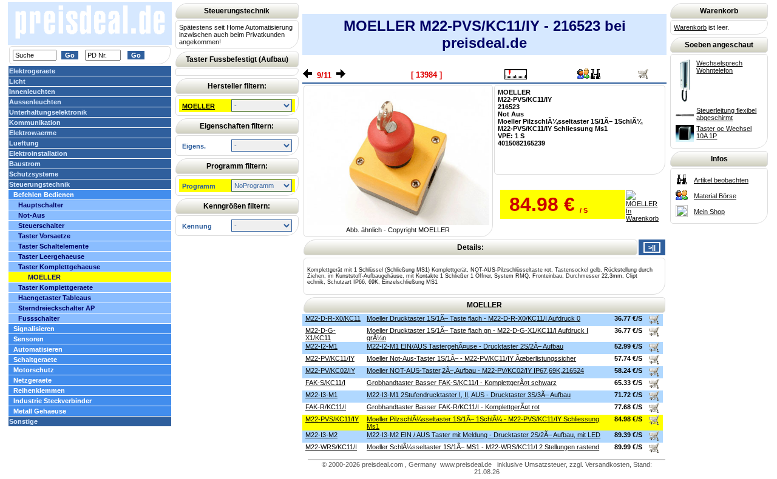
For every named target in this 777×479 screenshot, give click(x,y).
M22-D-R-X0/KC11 (333, 318)
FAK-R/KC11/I (325, 406)
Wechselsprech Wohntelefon (719, 66)
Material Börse (715, 195)
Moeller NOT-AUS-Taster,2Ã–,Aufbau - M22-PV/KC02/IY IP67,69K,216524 (475, 370)
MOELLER (198, 106)
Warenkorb (690, 27)
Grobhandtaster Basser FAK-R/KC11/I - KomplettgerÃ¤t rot (453, 406)
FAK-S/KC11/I (325, 382)
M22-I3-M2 (321, 434)
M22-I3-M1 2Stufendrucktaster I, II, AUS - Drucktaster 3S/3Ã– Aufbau (469, 394)
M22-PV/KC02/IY (330, 370)
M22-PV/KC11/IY (330, 358)
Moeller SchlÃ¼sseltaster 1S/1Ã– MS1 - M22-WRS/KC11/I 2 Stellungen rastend (483, 447)
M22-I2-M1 (321, 346)
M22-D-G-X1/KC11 (320, 334)
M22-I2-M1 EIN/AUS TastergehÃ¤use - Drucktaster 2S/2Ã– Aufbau (465, 346)
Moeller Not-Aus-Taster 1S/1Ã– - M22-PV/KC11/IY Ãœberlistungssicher (471, 358)
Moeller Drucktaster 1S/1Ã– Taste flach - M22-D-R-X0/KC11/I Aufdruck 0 (473, 318)
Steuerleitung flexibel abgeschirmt (726, 114)
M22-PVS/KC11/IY (332, 419)
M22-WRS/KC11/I (331, 447)
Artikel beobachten (721, 180)
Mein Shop (709, 211)
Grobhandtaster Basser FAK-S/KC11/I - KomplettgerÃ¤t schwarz (462, 382)
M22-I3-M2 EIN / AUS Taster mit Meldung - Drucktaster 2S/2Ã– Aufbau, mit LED (483, 434)
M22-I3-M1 (321, 394)
